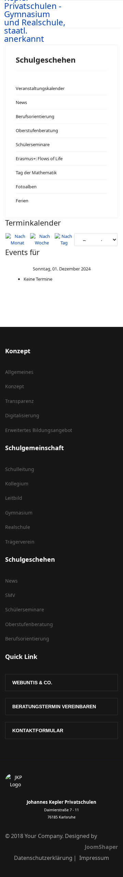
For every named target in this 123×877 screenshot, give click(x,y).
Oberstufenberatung (37, 130)
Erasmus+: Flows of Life (39, 158)
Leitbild (13, 498)
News (21, 102)
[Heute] (64, 239)
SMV (10, 595)
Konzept (14, 386)
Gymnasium (18, 512)
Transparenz (19, 401)
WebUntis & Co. (32, 682)
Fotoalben (26, 186)
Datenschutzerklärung (43, 858)
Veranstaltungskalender (40, 88)
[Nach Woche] (42, 239)
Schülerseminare (33, 144)
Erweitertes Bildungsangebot (38, 430)
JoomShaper (101, 847)
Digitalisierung (22, 415)
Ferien (22, 201)
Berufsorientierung (35, 116)
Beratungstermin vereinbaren (54, 706)
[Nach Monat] (17, 239)
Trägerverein (20, 541)
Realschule (17, 527)
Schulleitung (19, 469)
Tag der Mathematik (36, 172)
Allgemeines (19, 372)
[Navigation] (105, 14)
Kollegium (16, 483)
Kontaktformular (37, 730)
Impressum (94, 858)
